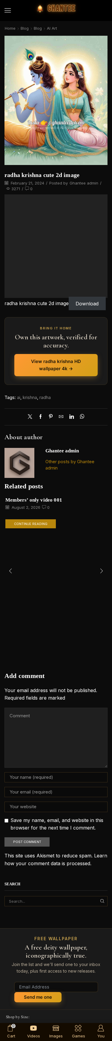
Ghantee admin (84, 183)
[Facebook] (40, 417)
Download (87, 303)
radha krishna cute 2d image (36, 303)
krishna (30, 397)
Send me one (38, 997)
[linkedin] (71, 417)
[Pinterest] (51, 417)
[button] (7, 10)
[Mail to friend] (61, 417)
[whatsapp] (80, 417)
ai (18, 397)
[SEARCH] (102, 901)
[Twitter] (31, 417)
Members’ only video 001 (33, 500)
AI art (52, 28)
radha (45, 397)
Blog (25, 28)
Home (10, 28)
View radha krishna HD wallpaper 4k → (56, 364)
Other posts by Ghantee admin (69, 465)
